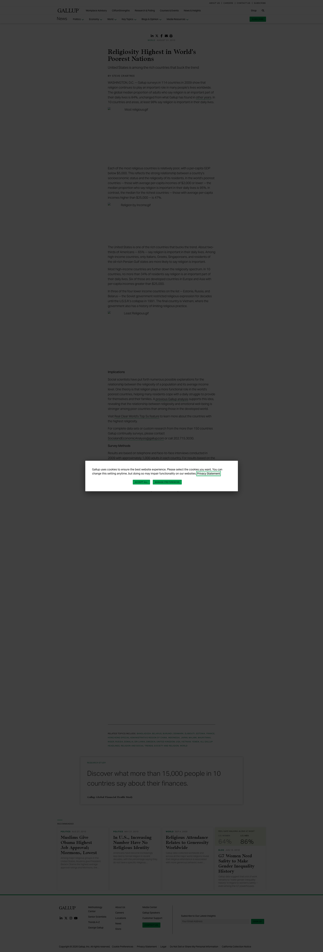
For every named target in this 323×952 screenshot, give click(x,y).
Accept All (141, 482)
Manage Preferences (167, 482)
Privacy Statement (208, 473)
